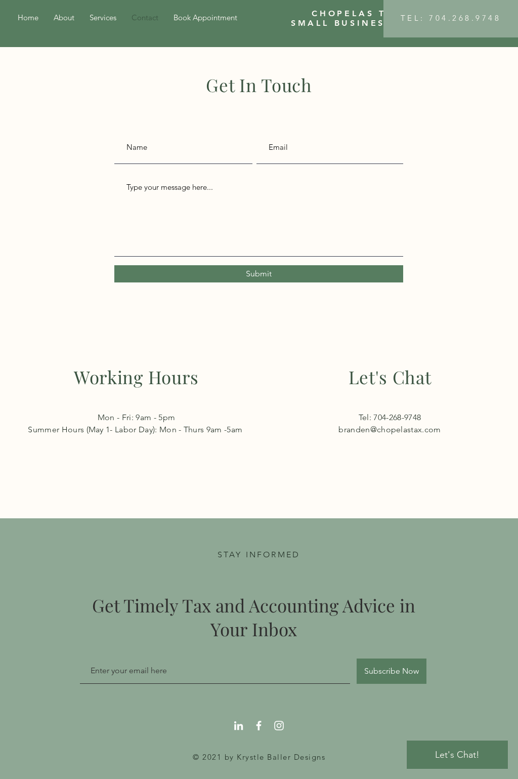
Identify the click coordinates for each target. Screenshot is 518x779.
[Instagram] (279, 725)
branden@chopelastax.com (389, 429)
